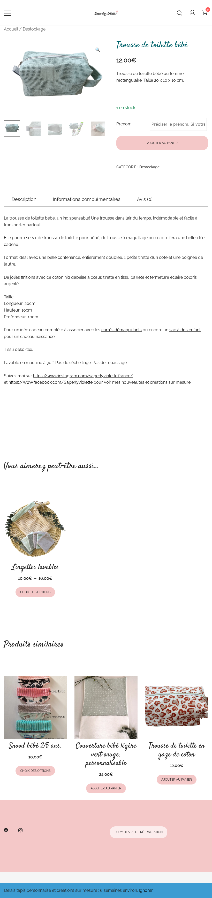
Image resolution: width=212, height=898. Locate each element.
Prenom (124, 124)
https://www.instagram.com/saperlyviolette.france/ (83, 375)
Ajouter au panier (162, 143)
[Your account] (192, 12)
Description (24, 199)
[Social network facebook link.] (6, 829)
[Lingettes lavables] (35, 528)
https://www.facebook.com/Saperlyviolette (51, 382)
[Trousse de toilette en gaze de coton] (176, 707)
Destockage (34, 29)
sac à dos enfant (185, 329)
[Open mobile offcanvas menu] (7, 13)
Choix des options (35, 592)
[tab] (24, 199)
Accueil (11, 29)
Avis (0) (145, 199)
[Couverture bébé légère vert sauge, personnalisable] (105, 707)
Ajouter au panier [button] (106, 788)
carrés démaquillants (121, 329)
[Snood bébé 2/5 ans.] (35, 707)
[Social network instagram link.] (20, 829)
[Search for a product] (179, 12)
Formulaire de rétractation (139, 832)
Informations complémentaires (86, 199)
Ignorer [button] (146, 890)
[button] (97, 50)
